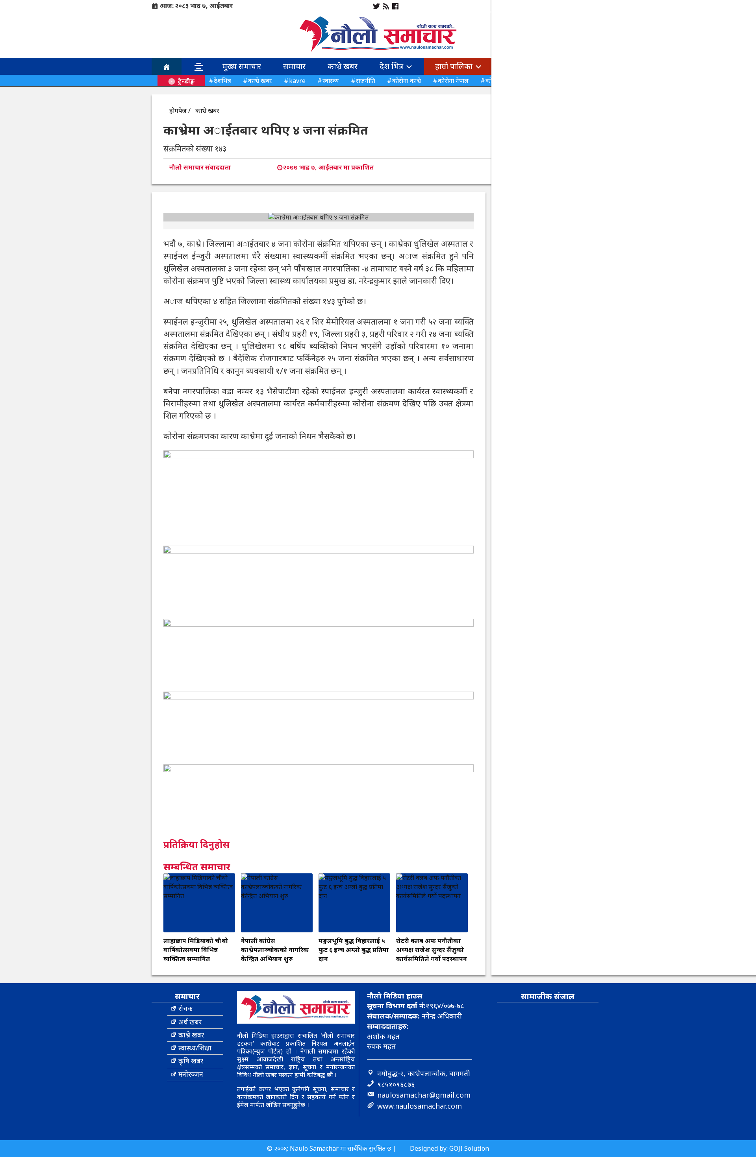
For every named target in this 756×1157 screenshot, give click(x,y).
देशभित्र (222, 80)
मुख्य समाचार (241, 66)
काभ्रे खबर (343, 66)
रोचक (185, 1008)
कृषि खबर (190, 1060)
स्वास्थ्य (330, 80)
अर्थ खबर (190, 1021)
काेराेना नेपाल (453, 80)
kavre (297, 80)
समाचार (294, 66)
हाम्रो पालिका (454, 66)
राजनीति (365, 80)
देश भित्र (392, 66)
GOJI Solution (469, 1148)
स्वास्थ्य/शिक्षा (194, 1047)
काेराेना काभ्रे (406, 80)
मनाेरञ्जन (190, 1074)
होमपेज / (180, 110)
